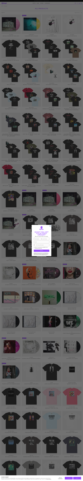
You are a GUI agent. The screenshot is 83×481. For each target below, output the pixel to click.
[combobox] (35, 245)
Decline (77, 478)
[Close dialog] (50, 226)
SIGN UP (41, 250)
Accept (68, 478)
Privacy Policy (48, 479)
